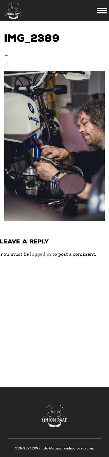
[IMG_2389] (54, 219)
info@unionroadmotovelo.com (67, 448)
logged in (40, 254)
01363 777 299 (26, 448)
